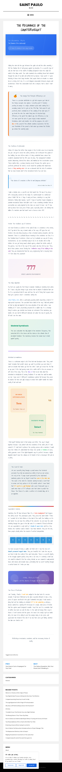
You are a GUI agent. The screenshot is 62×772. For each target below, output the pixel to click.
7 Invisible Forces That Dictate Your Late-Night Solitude (20, 712)
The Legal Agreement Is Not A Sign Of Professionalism (20, 702)
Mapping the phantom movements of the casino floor (20, 734)
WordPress (43, 767)
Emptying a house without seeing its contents (18, 725)
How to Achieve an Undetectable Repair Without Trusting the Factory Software (26, 718)
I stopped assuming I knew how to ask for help (17, 699)
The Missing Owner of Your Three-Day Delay (17, 715)
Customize (10, 765)
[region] (21, 760)
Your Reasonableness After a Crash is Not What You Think (20, 722)
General (8, 680)
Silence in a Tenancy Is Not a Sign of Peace (17, 693)
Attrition (8, 709)
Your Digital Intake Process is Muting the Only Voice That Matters (22, 696)
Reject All (21, 765)
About (7, 750)
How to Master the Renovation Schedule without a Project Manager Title (24, 728)
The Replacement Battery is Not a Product (17, 731)
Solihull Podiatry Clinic (13, 300)
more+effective (14, 655)
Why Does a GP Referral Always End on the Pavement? (20, 705)
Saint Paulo (31, 4)
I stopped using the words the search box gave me (19, 738)
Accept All (31, 765)
